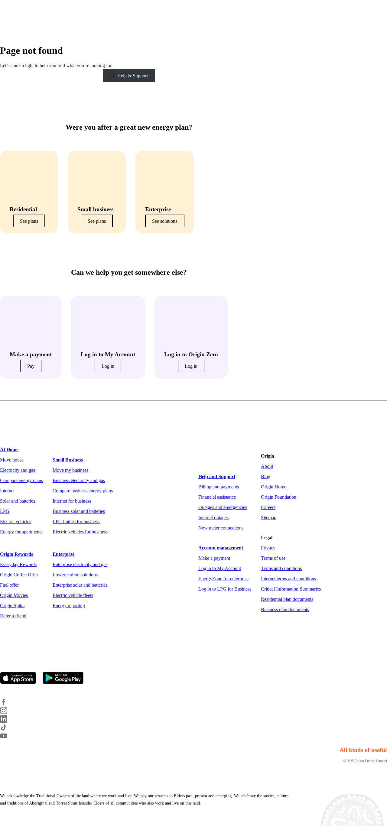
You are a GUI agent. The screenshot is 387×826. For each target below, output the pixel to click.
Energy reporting (69, 605)
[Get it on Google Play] (66, 678)
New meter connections (220, 527)
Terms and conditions (281, 568)
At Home (9, 449)
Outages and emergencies (222, 507)
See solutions (164, 220)
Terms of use (273, 558)
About (267, 466)
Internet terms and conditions (288, 578)
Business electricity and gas (79, 480)
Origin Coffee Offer (19, 574)
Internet (7, 490)
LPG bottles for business (76, 521)
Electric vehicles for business (80, 531)
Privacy (268, 547)
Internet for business (72, 501)
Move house (12, 459)
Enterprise (63, 554)
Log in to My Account (219, 568)
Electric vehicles (15, 521)
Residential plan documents (287, 599)
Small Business (68, 459)
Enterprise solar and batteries (80, 585)
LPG (4, 511)
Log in (108, 366)
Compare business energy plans (83, 490)
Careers (268, 507)
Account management (220, 547)
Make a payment (214, 558)
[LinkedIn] (7, 721)
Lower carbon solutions (75, 574)
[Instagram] (7, 712)
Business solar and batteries (79, 511)
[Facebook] (7, 704)
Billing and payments (218, 486)
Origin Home (273, 486)
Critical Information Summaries (291, 588)
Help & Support (132, 75)
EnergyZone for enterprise (223, 578)
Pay (30, 366)
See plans (29, 220)
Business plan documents (285, 609)
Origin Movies (14, 595)
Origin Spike (12, 605)
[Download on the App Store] (20, 678)
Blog (265, 476)
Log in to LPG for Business (224, 588)
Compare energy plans (21, 480)
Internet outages (213, 517)
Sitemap (268, 517)
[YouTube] (7, 737)
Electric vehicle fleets (73, 595)
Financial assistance (217, 497)
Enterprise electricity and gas (80, 564)
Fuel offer (9, 585)
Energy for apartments (21, 531)
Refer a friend (13, 615)
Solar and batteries (17, 501)
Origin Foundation (278, 497)
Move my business (70, 470)
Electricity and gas (17, 470)
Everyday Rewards (18, 564)
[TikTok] (7, 729)
